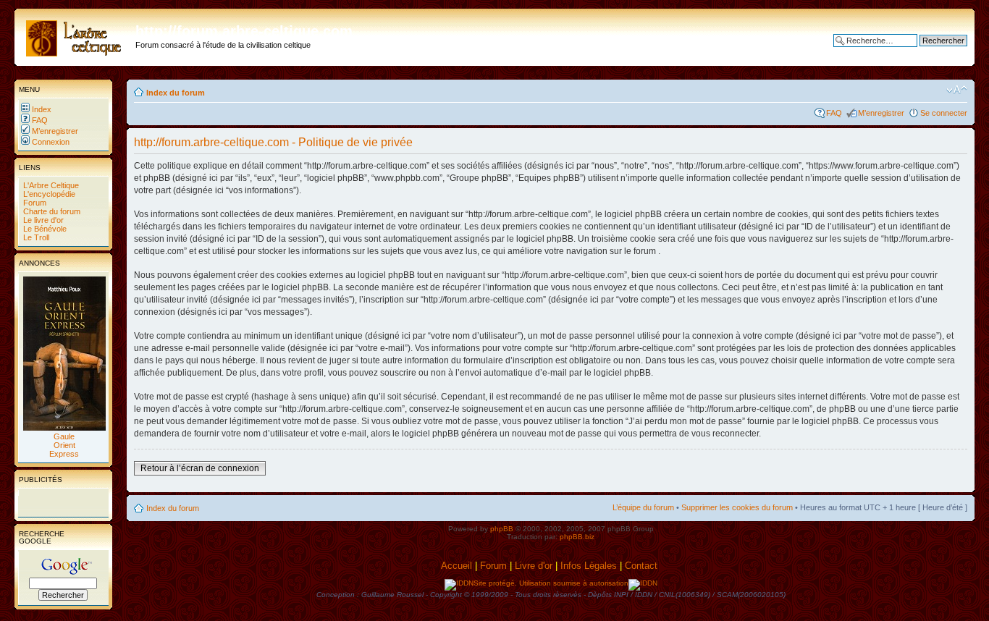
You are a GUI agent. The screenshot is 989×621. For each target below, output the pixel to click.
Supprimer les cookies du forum (737, 507)
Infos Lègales (588, 565)
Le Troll (35, 237)
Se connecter (943, 113)
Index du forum (175, 92)
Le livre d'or (42, 220)
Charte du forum (50, 211)
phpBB (501, 529)
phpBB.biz (577, 537)
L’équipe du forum (643, 507)
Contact (642, 565)
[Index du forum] (76, 35)
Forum (33, 202)
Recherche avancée (931, 51)
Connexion (50, 142)
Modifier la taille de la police (956, 89)
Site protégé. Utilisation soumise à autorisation (551, 583)
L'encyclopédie (48, 194)
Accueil (456, 565)
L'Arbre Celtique (50, 185)
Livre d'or (533, 565)
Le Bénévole (44, 228)
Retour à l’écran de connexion (199, 468)
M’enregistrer (54, 131)
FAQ (39, 120)
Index (40, 109)
